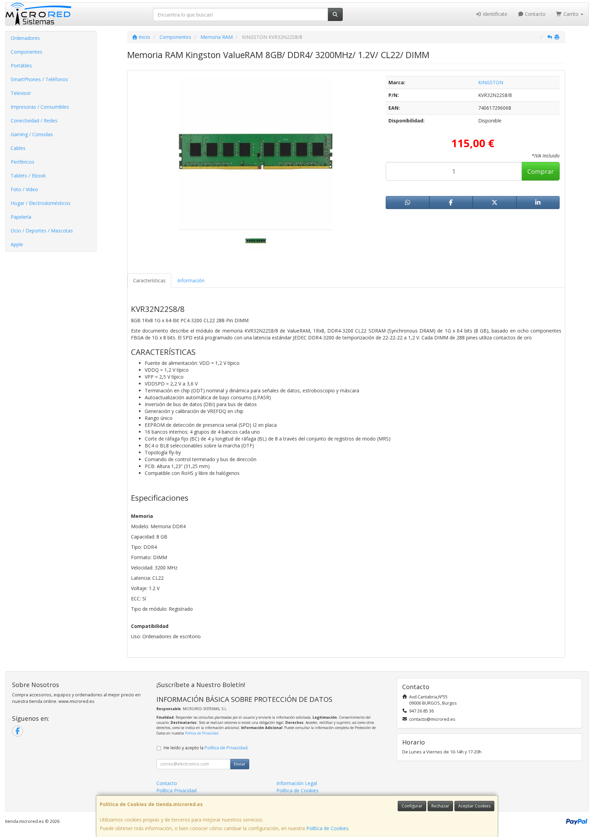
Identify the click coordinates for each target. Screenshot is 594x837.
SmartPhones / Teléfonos (39, 79)
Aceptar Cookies (474, 806)
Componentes (26, 51)
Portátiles (21, 65)
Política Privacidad (176, 790)
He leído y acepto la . (206, 748)
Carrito (571, 14)
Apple (17, 244)
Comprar (540, 171)
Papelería (21, 217)
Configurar (412, 806)
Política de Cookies (327, 828)
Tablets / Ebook (28, 175)
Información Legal (296, 783)
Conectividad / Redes (34, 120)
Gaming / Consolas (32, 134)
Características (149, 280)
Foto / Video (24, 189)
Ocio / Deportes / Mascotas (42, 230)
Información (191, 280)
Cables (18, 148)
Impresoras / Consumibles (40, 107)
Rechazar (440, 806)
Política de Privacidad (201, 733)
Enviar (239, 764)
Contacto (535, 14)
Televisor (21, 93)
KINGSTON (490, 82)
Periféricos (22, 162)
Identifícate (494, 14)
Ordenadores (25, 38)
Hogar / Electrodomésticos (40, 203)
